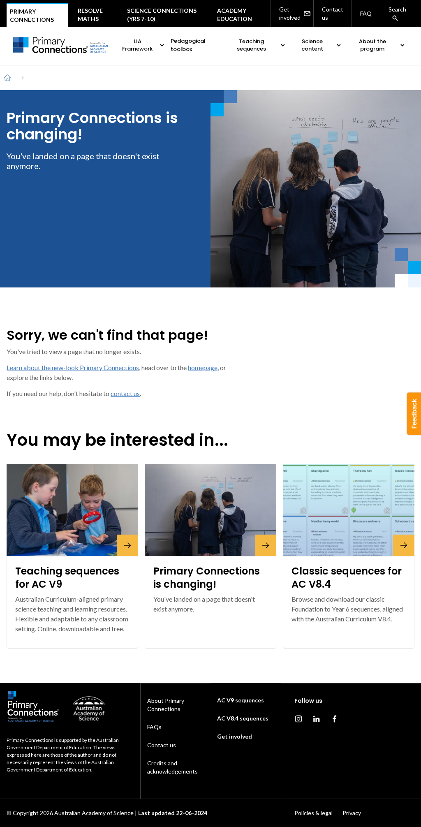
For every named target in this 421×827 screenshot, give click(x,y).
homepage (202, 367)
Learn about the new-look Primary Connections (73, 367)
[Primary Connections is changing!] (210, 510)
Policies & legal (313, 812)
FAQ (366, 13)
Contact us (332, 13)
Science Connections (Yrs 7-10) (162, 14)
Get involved (290, 13)
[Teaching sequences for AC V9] (72, 510)
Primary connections (32, 15)
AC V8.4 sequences (242, 718)
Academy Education (234, 14)
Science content (312, 45)
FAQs (154, 726)
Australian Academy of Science (94, 812)
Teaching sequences (251, 45)
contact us (125, 393)
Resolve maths (90, 14)
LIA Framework (137, 45)
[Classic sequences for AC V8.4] (348, 510)
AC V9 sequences (240, 700)
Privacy (351, 812)
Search (397, 9)
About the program (372, 45)
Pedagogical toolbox (188, 45)
